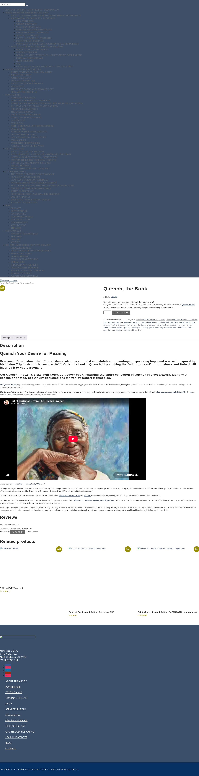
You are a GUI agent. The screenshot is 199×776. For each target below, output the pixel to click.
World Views (18, 225)
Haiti (167, 324)
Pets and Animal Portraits (32, 32)
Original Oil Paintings (24, 108)
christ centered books (182, 322)
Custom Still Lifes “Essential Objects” (34, 159)
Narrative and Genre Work (27, 145)
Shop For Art (13, 94)
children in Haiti (152, 322)
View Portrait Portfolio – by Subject (33, 18)
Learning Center (15, 171)
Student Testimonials (24, 202)
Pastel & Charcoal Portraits (33, 38)
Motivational (19, 210)
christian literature (118, 324)
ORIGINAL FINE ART (16, 698)
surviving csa (117, 330)
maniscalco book (109, 327)
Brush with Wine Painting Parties (31, 199)
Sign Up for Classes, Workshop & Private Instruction (42, 185)
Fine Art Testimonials (24, 91)
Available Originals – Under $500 (30, 100)
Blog (8, 205)
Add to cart (120, 313)
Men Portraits (25, 21)
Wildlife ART (18, 128)
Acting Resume (20, 256)
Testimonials (13, 230)
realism (190, 327)
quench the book (179, 327)
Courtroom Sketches (24, 134)
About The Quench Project (27, 83)
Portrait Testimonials (29, 57)
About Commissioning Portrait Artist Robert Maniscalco (46, 15)
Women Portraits (26, 23)
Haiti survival (175, 324)
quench (151, 327)
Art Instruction (20, 219)
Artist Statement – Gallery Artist (31, 72)
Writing (15, 242)
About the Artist (21, 74)
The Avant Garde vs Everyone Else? (32, 89)
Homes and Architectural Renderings (34, 157)
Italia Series (18, 140)
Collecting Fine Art (23, 80)
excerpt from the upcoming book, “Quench (26, 483)
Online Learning (16, 720)
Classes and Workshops (25, 176)
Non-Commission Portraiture (28, 137)
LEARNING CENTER (16, 737)
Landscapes (18, 120)
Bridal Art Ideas (21, 165)
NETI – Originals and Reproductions (32, 125)
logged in (18, 532)
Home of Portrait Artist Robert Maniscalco (32, 9)
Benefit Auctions (21, 253)
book (143, 322)
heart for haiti (187, 324)
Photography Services (24, 267)
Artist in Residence (22, 191)
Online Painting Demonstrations (31, 188)
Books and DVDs (20, 196)
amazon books (129, 322)
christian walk (131, 324)
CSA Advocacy (19, 222)
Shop (8, 703)
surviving (107, 330)
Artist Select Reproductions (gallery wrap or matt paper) (47, 103)
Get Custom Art (14, 148)
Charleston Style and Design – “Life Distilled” (44, 66)
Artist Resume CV (21, 77)
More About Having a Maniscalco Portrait (37, 46)
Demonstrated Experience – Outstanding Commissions (49, 55)
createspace (151, 324)
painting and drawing (140, 327)
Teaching (16, 236)
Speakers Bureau (21, 247)
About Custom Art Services (27, 151)
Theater (16, 227)
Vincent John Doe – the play (28, 270)
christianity (142, 324)
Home (2, 283)
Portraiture (18, 213)
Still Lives (17, 123)
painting (127, 327)
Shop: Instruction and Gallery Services (35, 193)
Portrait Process (26, 52)
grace (162, 324)
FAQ (18, 63)
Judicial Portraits (27, 35)
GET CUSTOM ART (15, 726)
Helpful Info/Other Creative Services (28, 244)
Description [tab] (8, 337)
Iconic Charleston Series (26, 117)
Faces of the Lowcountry (26, 114)
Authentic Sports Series (25, 142)
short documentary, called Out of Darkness (174, 392)
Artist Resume (24, 60)
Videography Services (24, 264)
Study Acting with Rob (24, 259)
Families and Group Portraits (34, 29)
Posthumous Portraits (30, 40)
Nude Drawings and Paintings (29, 131)
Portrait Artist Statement (32, 49)
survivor (138, 330)
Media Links (18, 261)
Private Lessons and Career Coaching (34, 182)
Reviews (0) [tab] (20, 337)
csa (158, 324)
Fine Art (16, 208)
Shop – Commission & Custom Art (30, 168)
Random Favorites (22, 216)
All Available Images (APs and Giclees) (34, 106)
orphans (120, 327)
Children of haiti (166, 322)
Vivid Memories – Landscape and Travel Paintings (41, 154)
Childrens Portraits (28, 26)
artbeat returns (21, 273)
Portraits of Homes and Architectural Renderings (47, 43)
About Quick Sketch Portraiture (31, 250)
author (138, 322)
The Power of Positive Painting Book (33, 174)
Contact (10, 748)
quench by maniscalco (163, 327)
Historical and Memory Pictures (31, 162)
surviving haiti (128, 330)
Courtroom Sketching (24, 276)
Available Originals (23, 97)
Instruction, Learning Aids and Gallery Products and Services (173, 319)
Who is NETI (17, 86)
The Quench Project (23, 111)
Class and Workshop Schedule (29, 179)
